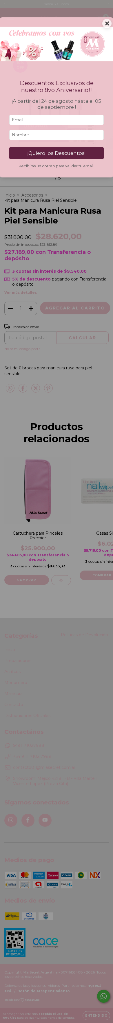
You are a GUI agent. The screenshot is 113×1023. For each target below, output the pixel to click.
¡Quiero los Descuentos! (56, 153)
